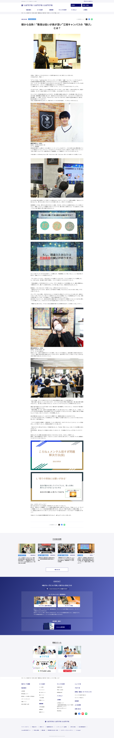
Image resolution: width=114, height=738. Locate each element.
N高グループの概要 (25, 684)
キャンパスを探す (63, 9)
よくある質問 (78, 705)
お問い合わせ (78, 709)
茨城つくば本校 (60, 689)
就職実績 (41, 709)
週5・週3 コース (42, 692)
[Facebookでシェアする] (89, 19)
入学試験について (60, 703)
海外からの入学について (61, 708)
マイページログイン (89, 1)
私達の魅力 (28, 9)
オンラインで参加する (79, 697)
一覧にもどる (57, 569)
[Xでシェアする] (86, 19)
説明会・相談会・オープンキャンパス (83, 691)
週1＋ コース (41, 695)
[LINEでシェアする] (92, 19)
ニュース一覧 (78, 684)
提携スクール (41, 700)
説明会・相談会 (86, 5)
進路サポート (41, 712)
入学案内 (85, 9)
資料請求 (73, 5)
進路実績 (51, 9)
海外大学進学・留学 (25, 704)
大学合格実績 (41, 706)
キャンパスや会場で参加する (80, 695)
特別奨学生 (59, 710)
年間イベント (24, 701)
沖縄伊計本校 (59, 687)
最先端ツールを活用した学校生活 (27, 696)
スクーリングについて (25, 699)
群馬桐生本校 (59, 692)
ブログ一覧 (77, 688)
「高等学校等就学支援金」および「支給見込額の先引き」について (65, 705)
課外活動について (24, 693)
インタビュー (74, 9)
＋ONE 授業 (41, 697)
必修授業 (23, 691)
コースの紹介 (40, 9)
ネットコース (41, 689)
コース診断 (41, 687)
